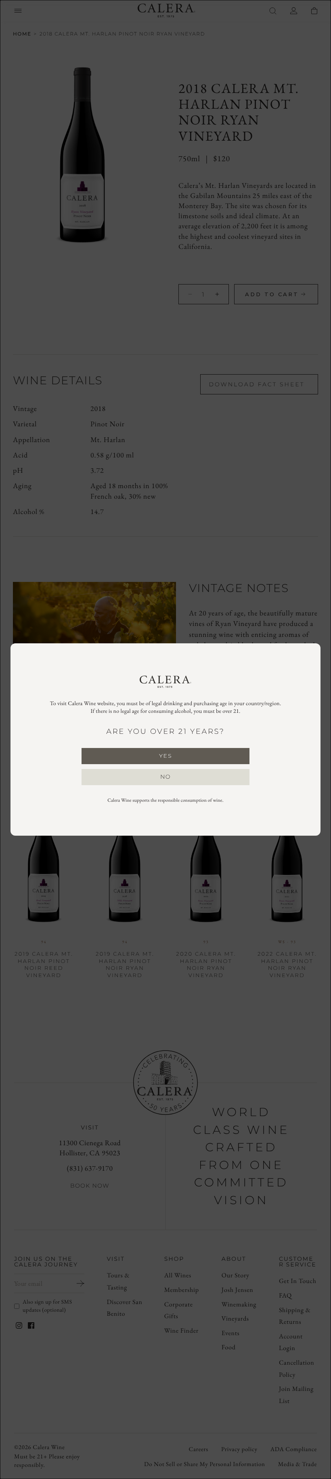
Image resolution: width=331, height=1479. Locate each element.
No (165, 776)
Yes (165, 755)
